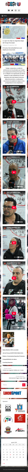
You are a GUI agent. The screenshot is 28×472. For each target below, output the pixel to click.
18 (10, 454)
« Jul (4, 463)
